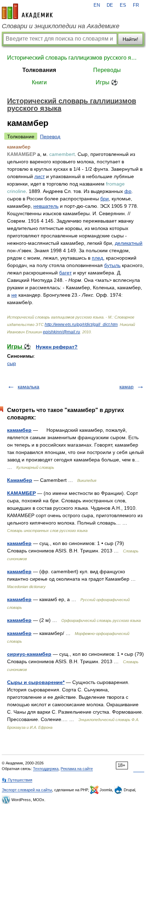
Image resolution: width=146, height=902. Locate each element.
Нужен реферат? (57, 347)
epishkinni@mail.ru (61, 331)
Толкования (39, 70)
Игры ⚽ (107, 82)
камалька (28, 386)
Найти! (130, 39)
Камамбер (19, 480)
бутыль (112, 265)
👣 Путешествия (17, 780)
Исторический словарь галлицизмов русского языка (73, 58)
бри (104, 198)
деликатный (128, 243)
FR (136, 5)
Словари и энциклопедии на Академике (60, 26)
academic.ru (27, 11)
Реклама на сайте (77, 769)
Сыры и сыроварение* (35, 682)
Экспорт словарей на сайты (27, 790)
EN (97, 5)
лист (39, 176)
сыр (11, 363)
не (14, 295)
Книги (39, 82)
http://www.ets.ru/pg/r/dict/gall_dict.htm (81, 324)
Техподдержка (45, 769)
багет (65, 273)
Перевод (50, 136)
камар (126, 386)
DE (110, 5)
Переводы (107, 70)
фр (127, 191)
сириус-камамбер (29, 654)
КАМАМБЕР (21, 493)
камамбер (19, 430)
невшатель (45, 206)
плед (97, 258)
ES (123, 5)
